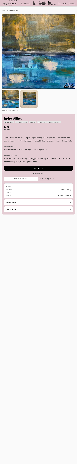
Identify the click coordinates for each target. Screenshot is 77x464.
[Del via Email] (53, 179)
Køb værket (38, 168)
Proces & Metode (42, 3)
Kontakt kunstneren (21, 179)
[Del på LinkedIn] (48, 179)
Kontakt (72, 3)
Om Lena (34, 3)
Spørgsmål (62, 3)
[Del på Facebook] (43, 179)
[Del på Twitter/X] (45, 179)
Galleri (4, 11)
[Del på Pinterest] (50, 179)
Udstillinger (25, 3)
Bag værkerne (52, 3)
